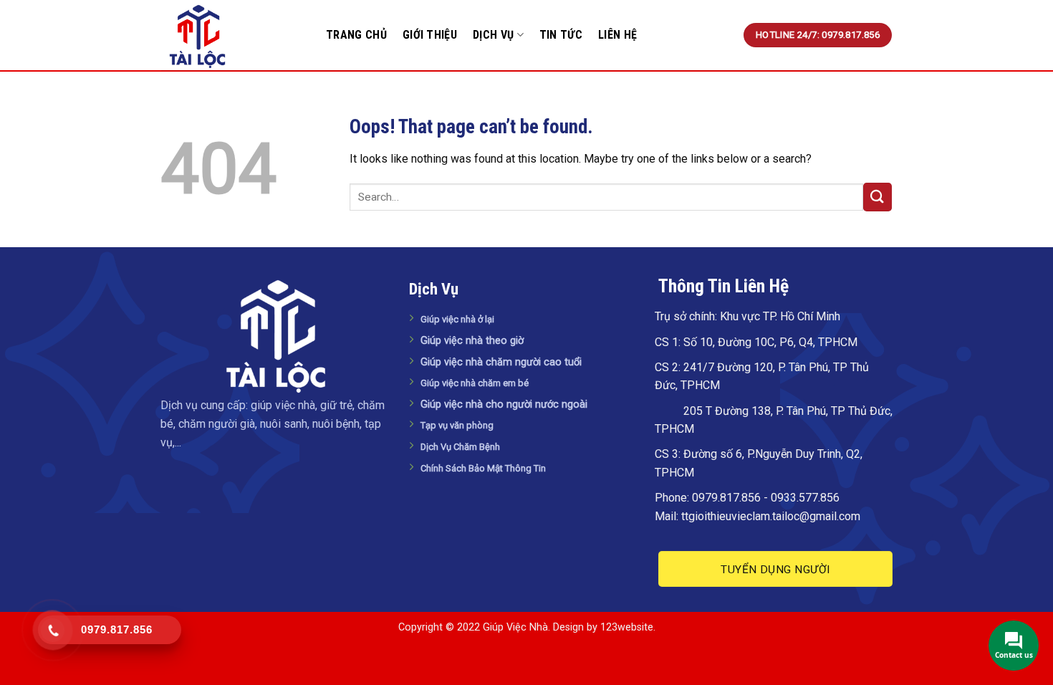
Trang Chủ (356, 35)
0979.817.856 (726, 497)
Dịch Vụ (493, 35)
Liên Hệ (617, 35)
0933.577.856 (805, 497)
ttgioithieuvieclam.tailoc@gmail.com (770, 516)
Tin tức (560, 35)
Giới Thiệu (430, 35)
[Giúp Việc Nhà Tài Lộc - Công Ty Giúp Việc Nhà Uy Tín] (232, 36)
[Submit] (877, 197)
